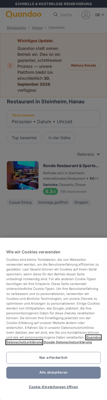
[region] (53, 319)
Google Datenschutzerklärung (68, 342)
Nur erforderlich (53, 358)
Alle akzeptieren (53, 372)
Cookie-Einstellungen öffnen (53, 387)
